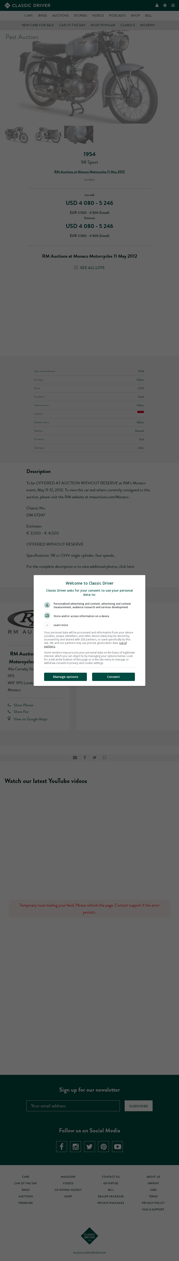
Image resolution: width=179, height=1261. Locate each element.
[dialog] (89, 630)
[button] (89, 625)
